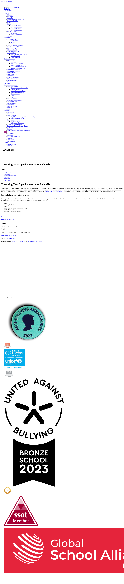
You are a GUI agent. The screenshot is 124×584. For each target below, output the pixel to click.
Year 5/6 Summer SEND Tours (15, 45)
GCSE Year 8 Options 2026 (18, 66)
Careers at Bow (11, 53)
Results (9, 24)
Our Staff (9, 36)
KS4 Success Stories (16, 27)
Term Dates (10, 139)
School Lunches (11, 103)
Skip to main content (6, 1)
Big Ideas (13, 62)
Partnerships (10, 75)
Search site (3, 298)
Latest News (10, 133)
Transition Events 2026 (13, 47)
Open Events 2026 (12, 48)
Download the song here (7, 217)
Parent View (10, 104)
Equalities (10, 127)
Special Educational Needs (14, 124)
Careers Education (12, 74)
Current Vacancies (15, 57)
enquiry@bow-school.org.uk (8, 235)
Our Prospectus (15, 40)
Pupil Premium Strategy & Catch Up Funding (23, 117)
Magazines (10, 135)
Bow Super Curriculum (17, 63)
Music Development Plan (17, 118)
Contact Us (7, 142)
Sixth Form (7, 83)
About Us (6, 13)
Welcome (9, 15)
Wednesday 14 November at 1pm (53, 191)
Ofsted (9, 22)
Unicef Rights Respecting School (16, 19)
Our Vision (10, 16)
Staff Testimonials (15, 56)
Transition (10, 43)
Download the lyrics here (7, 219)
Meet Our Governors (16, 34)
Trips (12, 97)
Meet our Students (12, 50)
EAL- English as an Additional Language (18, 130)
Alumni (9, 109)
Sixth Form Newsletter (13, 136)
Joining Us (7, 37)
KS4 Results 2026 (15, 25)
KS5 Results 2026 (15, 28)
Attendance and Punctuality (14, 100)
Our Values (10, 18)
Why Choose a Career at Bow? (19, 54)
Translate (16, 7)
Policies (9, 113)
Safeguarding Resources (17, 123)
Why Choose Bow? (12, 39)
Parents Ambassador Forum (18, 91)
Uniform (9, 129)
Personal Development (13, 71)
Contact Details (11, 144)
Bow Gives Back (12, 80)
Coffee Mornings (15, 94)
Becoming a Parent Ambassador (19, 88)
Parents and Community (10, 85)
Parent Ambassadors (12, 86)
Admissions (14, 42)
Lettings (9, 145)
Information (7, 110)
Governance (14, 33)
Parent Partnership (12, 98)
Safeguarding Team (16, 121)
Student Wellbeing (12, 72)
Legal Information (10, 238)
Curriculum (10, 60)
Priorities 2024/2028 (12, 21)
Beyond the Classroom (13, 69)
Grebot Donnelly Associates (18, 241)
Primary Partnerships (12, 77)
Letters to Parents (12, 106)
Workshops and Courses (17, 92)
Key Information (11, 115)
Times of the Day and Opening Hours (17, 126)
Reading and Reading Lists (18, 68)
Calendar (9, 107)
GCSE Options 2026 (16, 65)
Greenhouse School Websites (35, 241)
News (5, 132)
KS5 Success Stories (16, 30)
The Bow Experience (9, 59)
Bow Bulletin (11, 141)
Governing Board (12, 31)
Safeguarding (11, 120)
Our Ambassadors (12, 82)
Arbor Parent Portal (12, 101)
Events (12, 95)
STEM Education (12, 78)
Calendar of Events (16, 89)
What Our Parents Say (13, 51)
